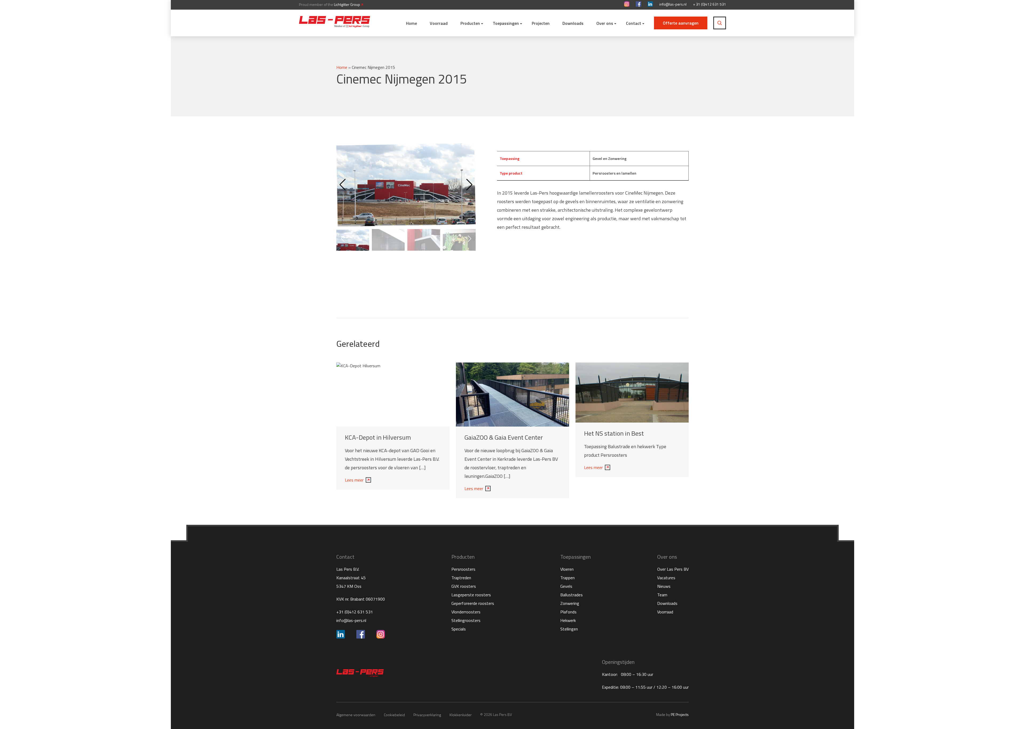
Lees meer (354, 480)
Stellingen (569, 629)
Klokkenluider (461, 715)
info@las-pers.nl (673, 4)
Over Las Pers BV (673, 569)
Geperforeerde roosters (472, 603)
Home (411, 23)
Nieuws (664, 586)
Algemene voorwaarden (355, 715)
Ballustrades (571, 595)
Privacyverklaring (427, 715)
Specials (458, 629)
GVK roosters (463, 586)
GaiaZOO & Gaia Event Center (503, 437)
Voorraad (439, 23)
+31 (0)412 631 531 (354, 612)
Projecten (541, 23)
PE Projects (680, 714)
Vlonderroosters (465, 612)
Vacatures (666, 577)
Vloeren (567, 569)
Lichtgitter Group (347, 4)
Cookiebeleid (394, 715)
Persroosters (463, 569)
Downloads (573, 23)
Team (662, 595)
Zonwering (569, 603)
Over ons (604, 23)
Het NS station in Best (614, 433)
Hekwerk (568, 620)
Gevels (566, 586)
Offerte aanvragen (681, 23)
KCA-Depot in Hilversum (378, 437)
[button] (469, 185)
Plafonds (568, 612)
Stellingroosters (465, 620)
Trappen (567, 577)
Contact (633, 23)
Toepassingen (506, 23)
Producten (470, 23)
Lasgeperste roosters (471, 595)
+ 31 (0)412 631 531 (709, 4)
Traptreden (461, 577)
